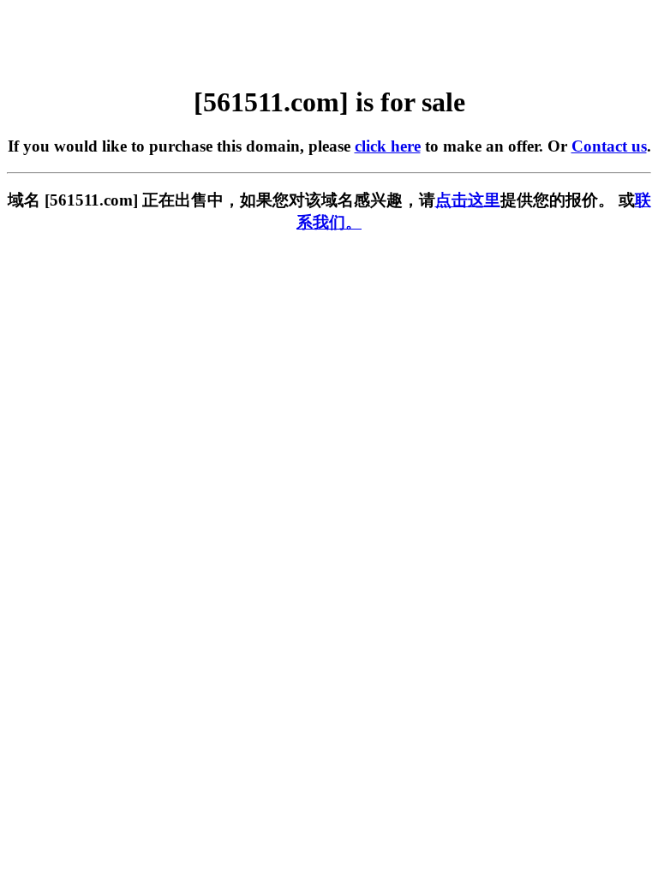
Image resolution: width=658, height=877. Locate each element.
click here (388, 146)
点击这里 (467, 200)
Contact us (609, 146)
